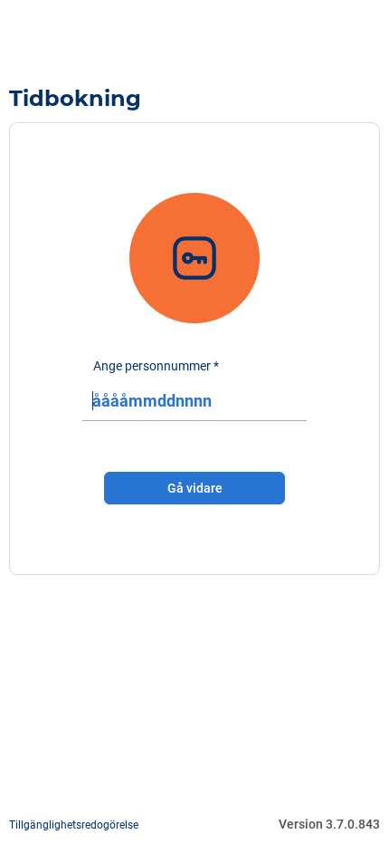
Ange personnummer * (156, 366)
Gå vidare (195, 488)
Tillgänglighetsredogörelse (73, 825)
